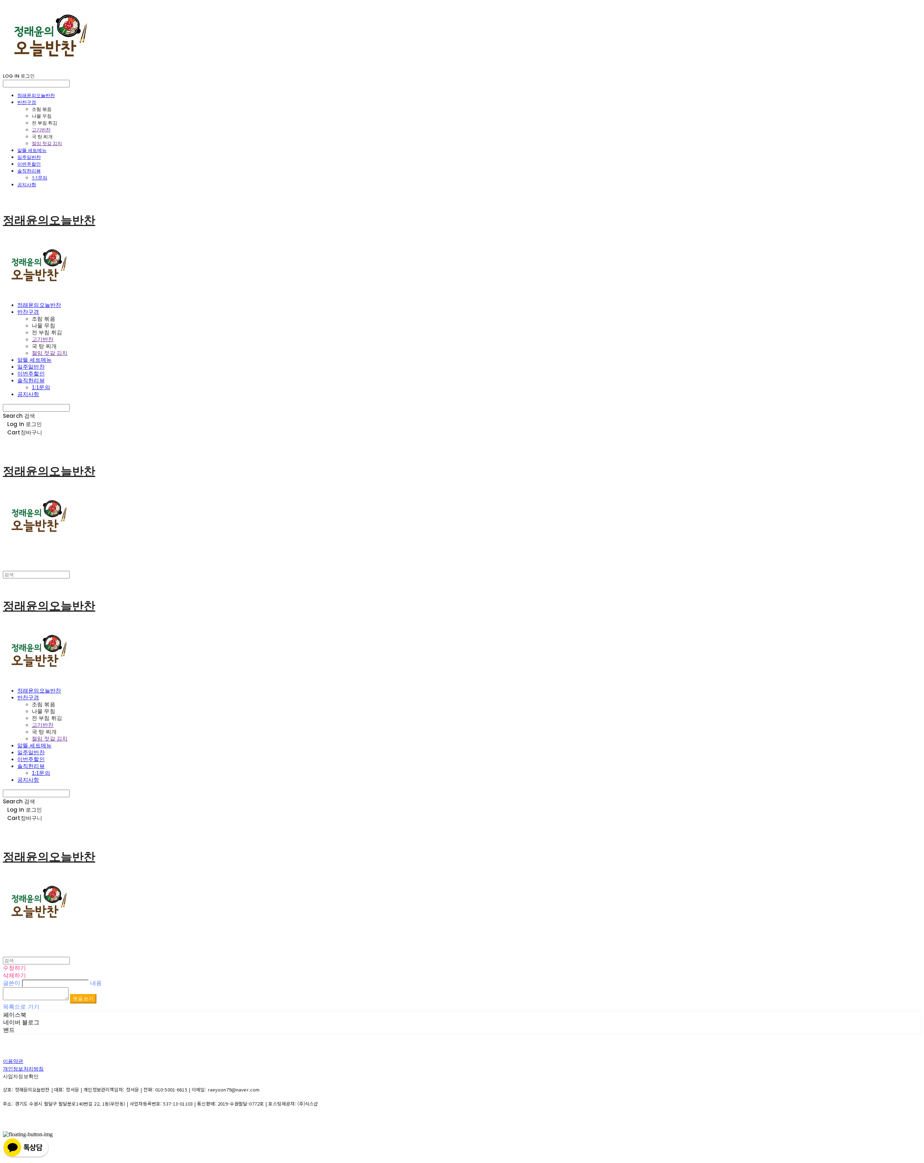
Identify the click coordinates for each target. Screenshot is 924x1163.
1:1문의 (39, 177)
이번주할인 (29, 164)
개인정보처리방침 (23, 1068)
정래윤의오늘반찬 (36, 95)
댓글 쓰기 (83, 998)
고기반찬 (41, 129)
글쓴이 (11, 983)
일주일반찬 (29, 157)
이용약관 (13, 1061)
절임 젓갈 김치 (47, 143)
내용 (96, 983)
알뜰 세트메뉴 (32, 150)
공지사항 (26, 184)
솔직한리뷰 (29, 171)
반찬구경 (26, 102)
